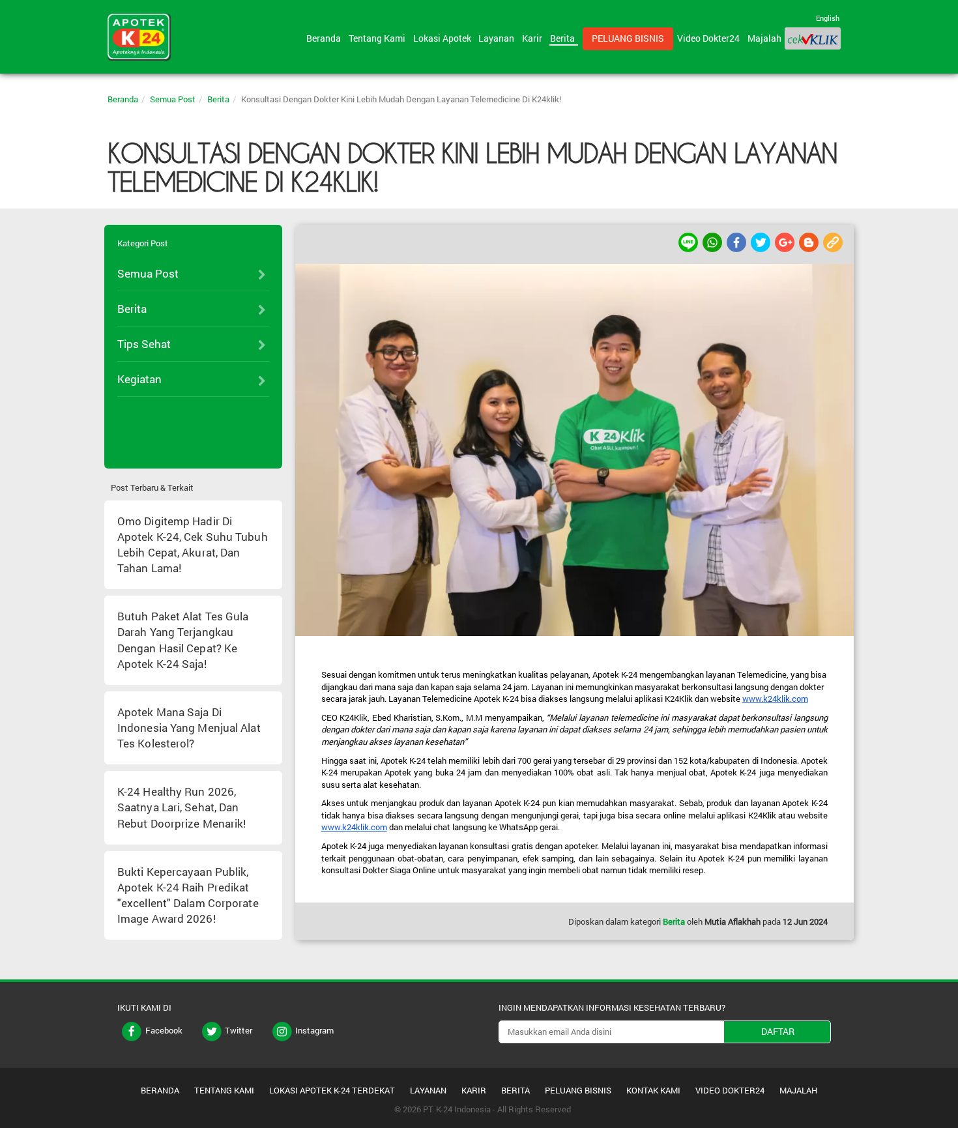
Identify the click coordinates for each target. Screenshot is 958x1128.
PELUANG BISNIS (578, 1090)
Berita (564, 38)
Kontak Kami (653, 1090)
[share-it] (689, 241)
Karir (534, 38)
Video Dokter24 (710, 38)
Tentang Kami (379, 38)
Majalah (764, 38)
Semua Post (173, 99)
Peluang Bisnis (628, 38)
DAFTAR (777, 1031)
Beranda (325, 38)
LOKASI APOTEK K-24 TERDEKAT (332, 1090)
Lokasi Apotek (444, 38)
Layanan (498, 38)
